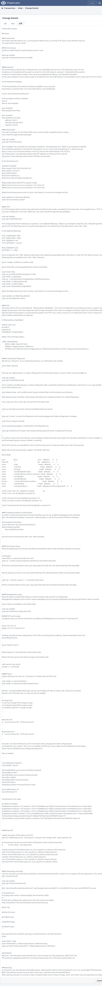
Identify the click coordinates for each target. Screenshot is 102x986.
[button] (92, 3)
